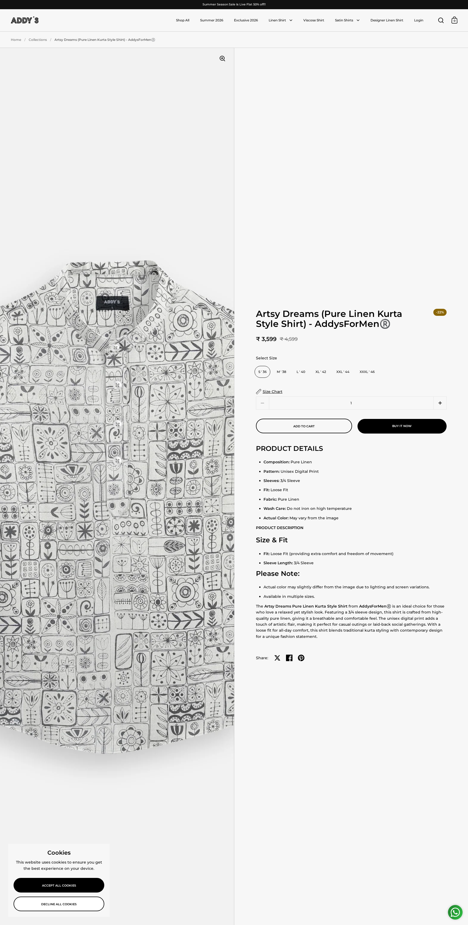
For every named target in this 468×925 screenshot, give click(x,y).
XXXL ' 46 (367, 372)
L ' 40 (301, 372)
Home (16, 40)
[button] (440, 403)
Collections (38, 40)
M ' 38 (281, 372)
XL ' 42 (321, 372)
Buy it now (402, 426)
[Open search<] (441, 20)
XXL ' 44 (342, 372)
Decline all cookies (59, 904)
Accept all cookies (59, 885)
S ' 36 (262, 372)
